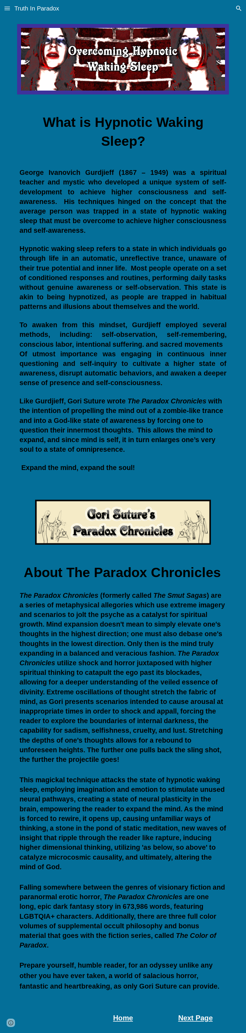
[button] (7, 8)
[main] (123, 133)
